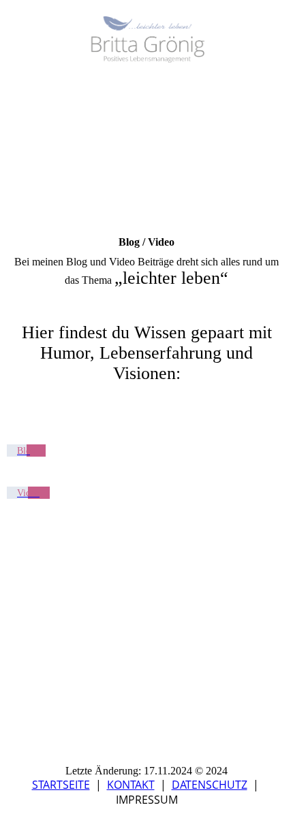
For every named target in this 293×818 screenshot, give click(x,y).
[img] (146, 39)
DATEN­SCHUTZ (209, 784)
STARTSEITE (61, 784)
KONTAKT (131, 784)
